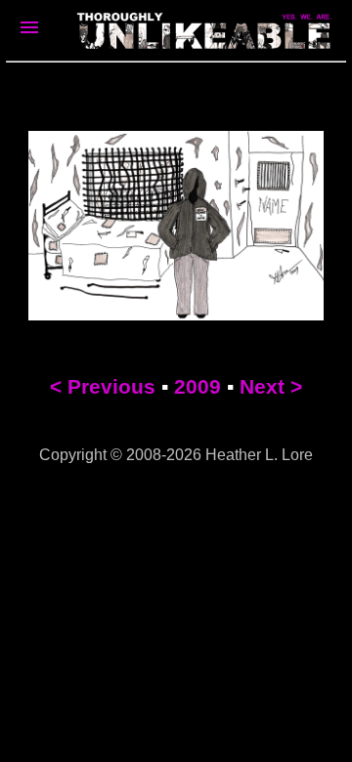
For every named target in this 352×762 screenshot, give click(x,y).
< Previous (102, 387)
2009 (197, 387)
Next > (271, 387)
